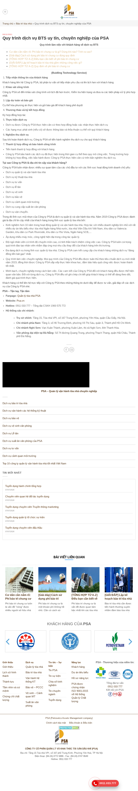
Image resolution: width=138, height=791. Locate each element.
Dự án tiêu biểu (80, 672)
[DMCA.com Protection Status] (69, 726)
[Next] (130, 641)
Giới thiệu (8, 667)
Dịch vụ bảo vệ (11, 418)
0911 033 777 (115, 686)
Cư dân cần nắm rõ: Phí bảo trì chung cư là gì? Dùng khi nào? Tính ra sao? (50, 51)
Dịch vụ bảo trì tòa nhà (15, 403)
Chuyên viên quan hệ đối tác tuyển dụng (27, 496)
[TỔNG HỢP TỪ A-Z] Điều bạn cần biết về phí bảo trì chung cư (44, 59)
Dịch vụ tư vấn (11, 448)
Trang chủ (8, 23)
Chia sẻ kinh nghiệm (55, 683)
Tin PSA (52, 670)
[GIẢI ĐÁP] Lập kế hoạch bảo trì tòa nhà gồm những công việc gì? (45, 62)
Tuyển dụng (54, 700)
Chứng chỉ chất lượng (11, 698)
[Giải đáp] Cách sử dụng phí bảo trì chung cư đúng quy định (42, 55)
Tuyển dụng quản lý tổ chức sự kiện (25, 517)
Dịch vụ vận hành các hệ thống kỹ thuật (24, 410)
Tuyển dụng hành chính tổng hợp (23, 486)
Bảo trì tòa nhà (24, 23)
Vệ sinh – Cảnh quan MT (34, 695)
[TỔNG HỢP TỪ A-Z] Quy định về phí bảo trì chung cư (39, 66)
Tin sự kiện (54, 676)
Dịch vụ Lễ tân (10, 433)
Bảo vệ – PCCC (34, 687)
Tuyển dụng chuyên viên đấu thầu (23, 527)
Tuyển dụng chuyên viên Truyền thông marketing (32, 506)
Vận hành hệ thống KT (32, 680)
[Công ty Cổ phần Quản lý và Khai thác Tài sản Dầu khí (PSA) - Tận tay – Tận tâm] (69, 11)
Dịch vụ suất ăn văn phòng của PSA (22, 441)
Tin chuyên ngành (54, 693)
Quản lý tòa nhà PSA (29, 296)
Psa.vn (20, 300)
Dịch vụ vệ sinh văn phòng (17, 426)
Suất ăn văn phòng (32, 704)
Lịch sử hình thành (9, 674)
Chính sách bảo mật (56, 723)
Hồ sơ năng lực (80, 678)
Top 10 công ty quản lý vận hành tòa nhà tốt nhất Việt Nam (34, 463)
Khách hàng (78, 667)
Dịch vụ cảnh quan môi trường (19, 456)
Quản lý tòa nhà (34, 667)
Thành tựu (8, 681)
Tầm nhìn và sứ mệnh (11, 689)
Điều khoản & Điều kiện (80, 723)
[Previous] (8, 641)
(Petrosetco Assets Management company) (71, 718)
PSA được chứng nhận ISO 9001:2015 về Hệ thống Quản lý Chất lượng (80, 693)
